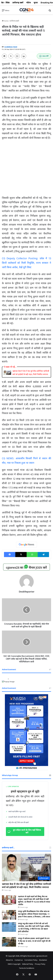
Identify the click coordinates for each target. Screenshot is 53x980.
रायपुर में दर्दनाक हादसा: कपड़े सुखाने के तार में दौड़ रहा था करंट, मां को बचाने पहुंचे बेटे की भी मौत (34, 941)
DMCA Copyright (14, 964)
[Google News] (26, 544)
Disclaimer (43, 960)
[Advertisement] (26, 169)
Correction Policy (30, 960)
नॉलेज (28, 2)
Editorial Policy (27, 964)
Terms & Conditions (26, 968)
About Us (9, 960)
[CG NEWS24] (26, 10)
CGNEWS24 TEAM (10, 47)
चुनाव (36, 2)
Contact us (19, 960)
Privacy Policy (40, 964)
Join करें (45, 56)
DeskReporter (26, 591)
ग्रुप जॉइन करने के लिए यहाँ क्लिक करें (27, 831)
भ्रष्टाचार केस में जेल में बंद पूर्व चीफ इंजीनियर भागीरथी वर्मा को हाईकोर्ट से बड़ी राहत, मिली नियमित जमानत (30, 372)
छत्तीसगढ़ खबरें (14, 21)
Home (5, 21)
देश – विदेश (5, 2)
